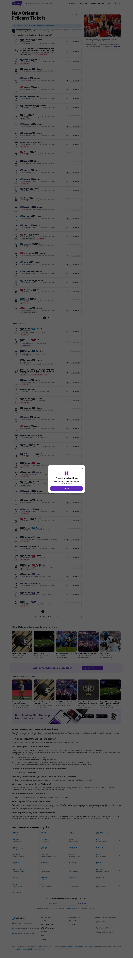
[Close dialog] (82, 468)
